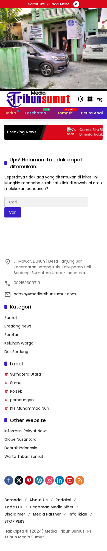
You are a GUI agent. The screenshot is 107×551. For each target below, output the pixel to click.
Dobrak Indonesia (20, 448)
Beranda (13, 500)
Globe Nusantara (20, 439)
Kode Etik (13, 507)
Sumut (10, 317)
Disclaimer (14, 514)
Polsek (16, 391)
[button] (80, 99)
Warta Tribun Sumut (23, 456)
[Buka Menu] (90, 99)
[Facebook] (8, 480)
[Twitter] (19, 480)
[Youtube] (69, 480)
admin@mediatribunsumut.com (45, 294)
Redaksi (63, 500)
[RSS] (79, 480)
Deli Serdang (16, 351)
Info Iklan (78, 514)
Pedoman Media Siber (52, 507)
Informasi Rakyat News (25, 431)
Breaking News (18, 326)
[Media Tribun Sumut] (38, 98)
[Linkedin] (59, 480)
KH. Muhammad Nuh (29, 408)
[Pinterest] (29, 480)
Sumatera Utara (25, 374)
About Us (38, 500)
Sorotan (11, 334)
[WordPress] (39, 480)
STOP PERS (14, 521)
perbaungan (22, 400)
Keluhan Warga (18, 343)
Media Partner (47, 514)
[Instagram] (49, 480)
